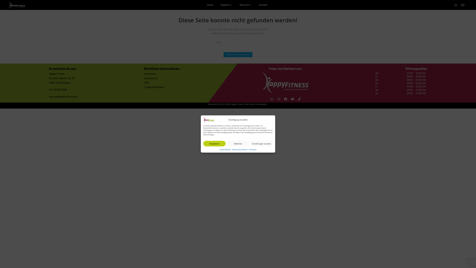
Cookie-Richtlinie (225, 149)
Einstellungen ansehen (261, 143)
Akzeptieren (214, 143)
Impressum (253, 149)
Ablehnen (238, 143)
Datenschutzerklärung (240, 149)
